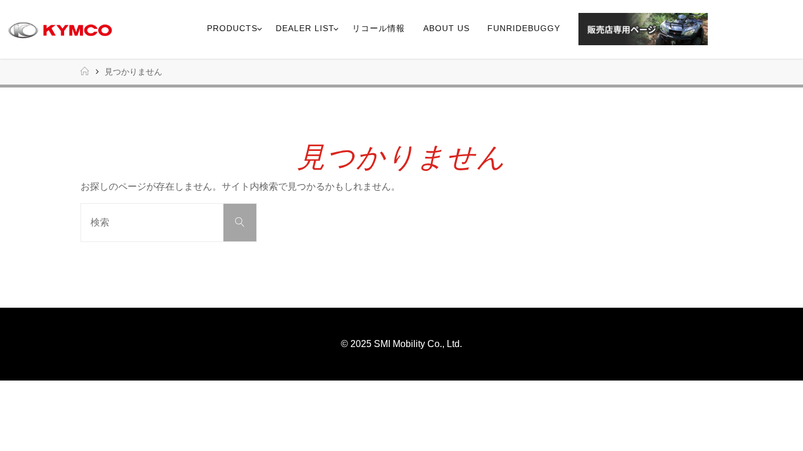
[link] (721, 29)
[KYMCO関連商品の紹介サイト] (60, 29)
